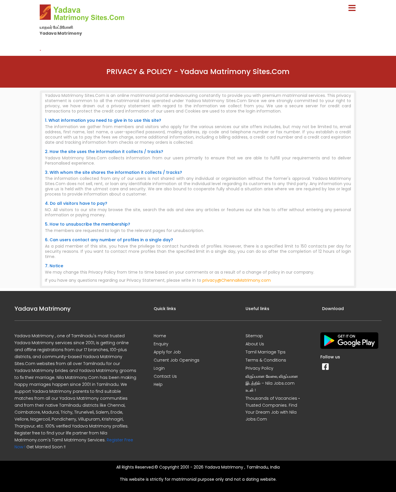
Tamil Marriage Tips (266, 352)
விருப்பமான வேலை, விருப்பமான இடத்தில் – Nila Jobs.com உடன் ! (272, 383)
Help (158, 384)
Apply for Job (167, 352)
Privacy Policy (259, 368)
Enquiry (161, 344)
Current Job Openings (176, 360)
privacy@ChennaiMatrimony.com (236, 280)
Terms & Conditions (266, 360)
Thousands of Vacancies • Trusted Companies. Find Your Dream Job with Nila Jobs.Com (273, 408)
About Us (255, 344)
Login (159, 368)
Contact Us (165, 376)
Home (160, 336)
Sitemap (254, 336)
